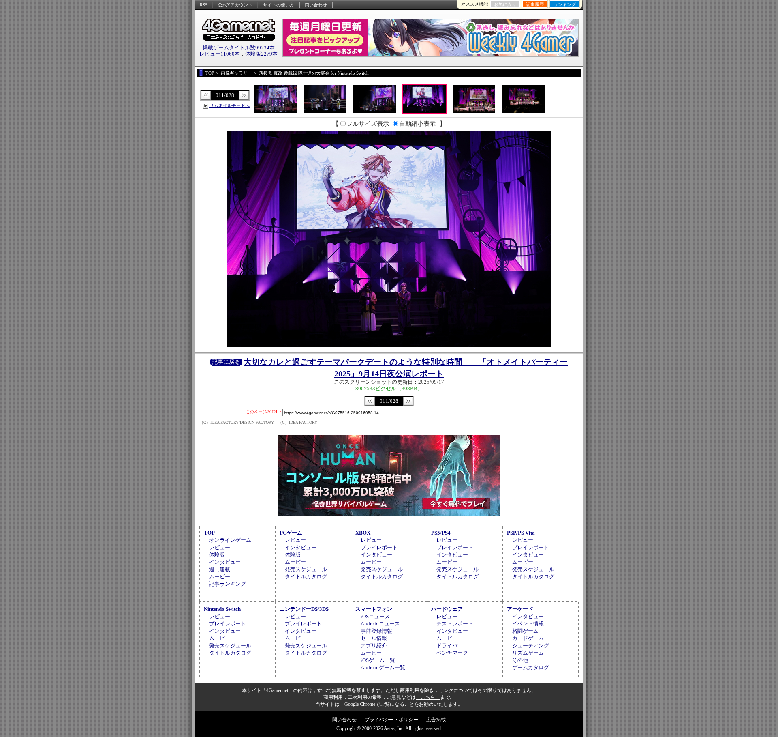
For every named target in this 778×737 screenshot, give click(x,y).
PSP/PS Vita (521, 533)
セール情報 (374, 638)
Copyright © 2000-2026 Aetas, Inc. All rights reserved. (389, 728)
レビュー (219, 547)
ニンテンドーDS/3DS (304, 609)
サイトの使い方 (278, 4)
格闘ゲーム (525, 631)
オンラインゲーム (230, 540)
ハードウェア (447, 609)
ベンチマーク (452, 653)
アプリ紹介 (374, 645)
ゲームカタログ (530, 667)
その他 (520, 660)
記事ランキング (227, 584)
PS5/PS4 (441, 533)
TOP (209, 533)
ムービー (219, 577)
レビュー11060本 (219, 54)
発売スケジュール (306, 569)
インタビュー (225, 562)
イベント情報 (528, 624)
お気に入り (505, 4)
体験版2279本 (261, 54)
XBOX (362, 533)
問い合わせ (316, 4)
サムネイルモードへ (229, 105)
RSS (203, 4)
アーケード (520, 609)
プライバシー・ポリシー (391, 719)
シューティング (530, 645)
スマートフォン (373, 609)
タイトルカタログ (306, 577)
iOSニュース (375, 616)
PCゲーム (291, 533)
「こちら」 (428, 697)
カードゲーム (528, 638)
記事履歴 (535, 4)
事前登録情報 (376, 631)
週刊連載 (219, 569)
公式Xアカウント (235, 4)
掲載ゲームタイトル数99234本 (239, 48)
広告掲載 (436, 719)
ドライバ (446, 645)
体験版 (217, 555)
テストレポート (454, 624)
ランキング (565, 4)
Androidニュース (380, 624)
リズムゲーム (528, 653)
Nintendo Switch (222, 609)
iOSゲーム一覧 (378, 660)
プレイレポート (379, 547)
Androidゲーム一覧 (383, 667)
